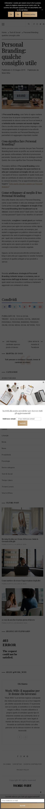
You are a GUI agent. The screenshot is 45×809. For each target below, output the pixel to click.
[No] (42, 11)
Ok (11, 14)
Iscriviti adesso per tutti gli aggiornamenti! (22, 797)
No (18, 14)
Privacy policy (29, 14)
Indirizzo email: (9, 419)
